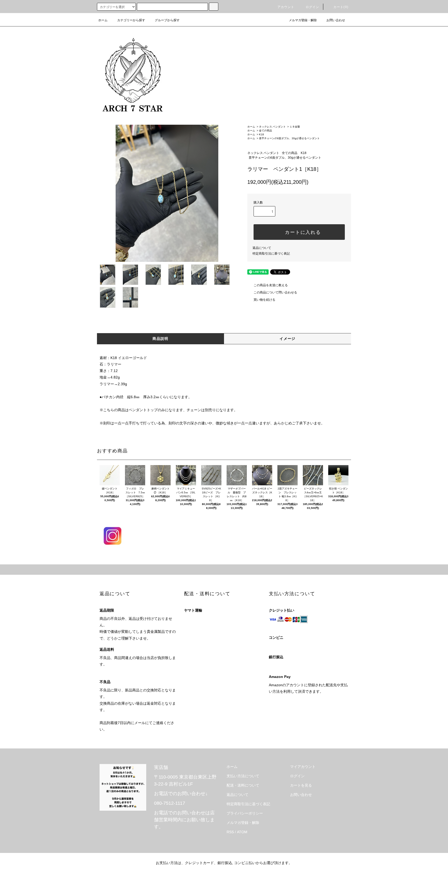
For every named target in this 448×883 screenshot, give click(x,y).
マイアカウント (303, 767)
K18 (261, 134)
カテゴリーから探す (131, 20)
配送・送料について (243, 785)
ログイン (312, 7)
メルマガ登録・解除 (303, 20)
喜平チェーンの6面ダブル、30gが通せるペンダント (289, 138)
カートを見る (301, 785)
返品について (262, 248)
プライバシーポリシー (245, 813)
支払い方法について (243, 776)
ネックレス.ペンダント (272, 126)
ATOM (242, 832)
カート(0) (340, 7)
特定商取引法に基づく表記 (271, 253)
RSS (230, 832)
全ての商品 (265, 130)
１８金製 (295, 126)
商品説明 (160, 339)
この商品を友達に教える (271, 285)
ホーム (103, 20)
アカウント (286, 7)
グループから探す (167, 20)
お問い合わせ (335, 20)
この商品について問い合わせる (275, 292)
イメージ (287, 339)
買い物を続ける (264, 300)
